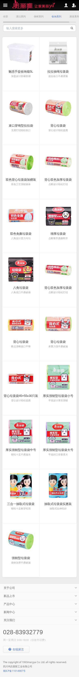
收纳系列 (56, 16)
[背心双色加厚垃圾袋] (58, 161)
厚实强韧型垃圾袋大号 (58, 450)
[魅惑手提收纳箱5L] (20, 53)
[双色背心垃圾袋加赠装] (20, 161)
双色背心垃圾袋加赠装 (21, 179)
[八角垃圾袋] (20, 269)
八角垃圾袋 (20, 287)
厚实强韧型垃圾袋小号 (58, 395)
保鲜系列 (39, 16)
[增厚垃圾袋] (58, 215)
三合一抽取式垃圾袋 (20, 504)
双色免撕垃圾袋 (20, 233)
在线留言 (18, 649)
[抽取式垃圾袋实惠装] (58, 485)
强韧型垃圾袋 (21, 558)
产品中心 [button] (9, 604)
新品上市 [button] (9, 596)
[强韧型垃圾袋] (20, 539)
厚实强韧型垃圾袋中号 (21, 450)
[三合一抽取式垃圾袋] (20, 485)
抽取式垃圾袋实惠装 (58, 504)
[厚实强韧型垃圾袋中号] (20, 431)
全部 (5, 16)
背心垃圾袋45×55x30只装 (21, 395)
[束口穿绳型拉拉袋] (20, 107)
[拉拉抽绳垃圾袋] (58, 53)
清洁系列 (21, 16)
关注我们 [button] (9, 620)
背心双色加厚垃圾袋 (58, 179)
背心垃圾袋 (58, 125)
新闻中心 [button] (9, 612)
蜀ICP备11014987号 (14, 671)
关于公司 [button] (9, 587)
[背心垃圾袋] (58, 107)
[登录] (61, 5)
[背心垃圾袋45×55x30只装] (20, 377)
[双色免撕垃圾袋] (20, 215)
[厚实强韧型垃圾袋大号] (58, 431)
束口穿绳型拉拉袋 (21, 125)
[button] (75, 5)
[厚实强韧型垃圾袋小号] (58, 377)
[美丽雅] (39, 5)
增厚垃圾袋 (58, 233)
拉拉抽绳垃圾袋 (58, 71)
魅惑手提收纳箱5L (21, 71)
